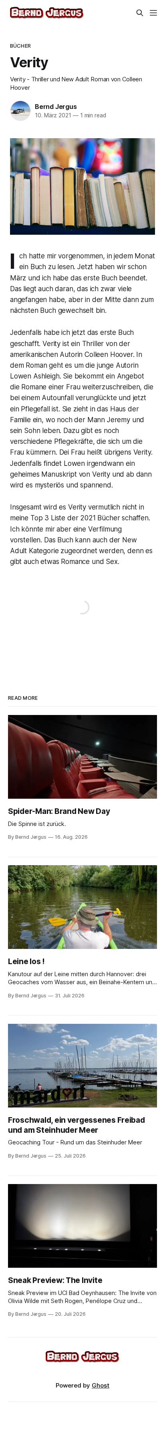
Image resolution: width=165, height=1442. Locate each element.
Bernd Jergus (56, 107)
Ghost (100, 1385)
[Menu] (153, 12)
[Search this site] (139, 12)
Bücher (20, 45)
